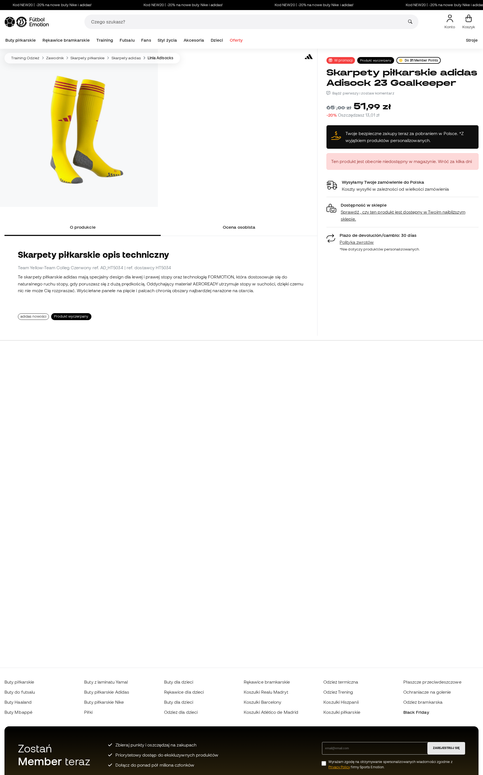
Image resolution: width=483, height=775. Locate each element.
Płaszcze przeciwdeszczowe (432, 681)
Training (104, 40)
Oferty (236, 40)
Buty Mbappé (18, 712)
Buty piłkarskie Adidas (106, 691)
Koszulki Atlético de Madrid (271, 712)
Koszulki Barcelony (262, 702)
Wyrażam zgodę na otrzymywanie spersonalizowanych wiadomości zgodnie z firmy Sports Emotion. (390, 764)
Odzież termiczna (340, 681)
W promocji (343, 60)
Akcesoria (194, 40)
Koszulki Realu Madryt (266, 691)
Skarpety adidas (126, 58)
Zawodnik (55, 58)
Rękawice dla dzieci (184, 691)
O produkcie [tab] (83, 227)
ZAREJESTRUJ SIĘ (446, 748)
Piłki (88, 712)
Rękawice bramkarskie (66, 40)
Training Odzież (25, 58)
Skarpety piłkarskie (87, 58)
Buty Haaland (18, 702)
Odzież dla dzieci (181, 712)
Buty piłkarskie (20, 40)
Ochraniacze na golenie (427, 691)
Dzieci (217, 40)
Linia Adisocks (160, 58)
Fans (146, 40)
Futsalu (127, 40)
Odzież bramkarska (422, 702)
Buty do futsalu (19, 691)
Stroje (472, 40)
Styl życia (167, 40)
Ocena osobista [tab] (239, 227)
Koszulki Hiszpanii (340, 702)
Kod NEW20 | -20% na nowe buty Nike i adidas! (42, 5)
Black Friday (416, 712)
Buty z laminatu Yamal (106, 681)
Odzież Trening (338, 691)
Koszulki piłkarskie (341, 712)
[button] (402, 212)
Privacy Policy (339, 767)
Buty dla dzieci (178, 681)
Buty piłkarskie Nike (104, 702)
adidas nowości (33, 316)
